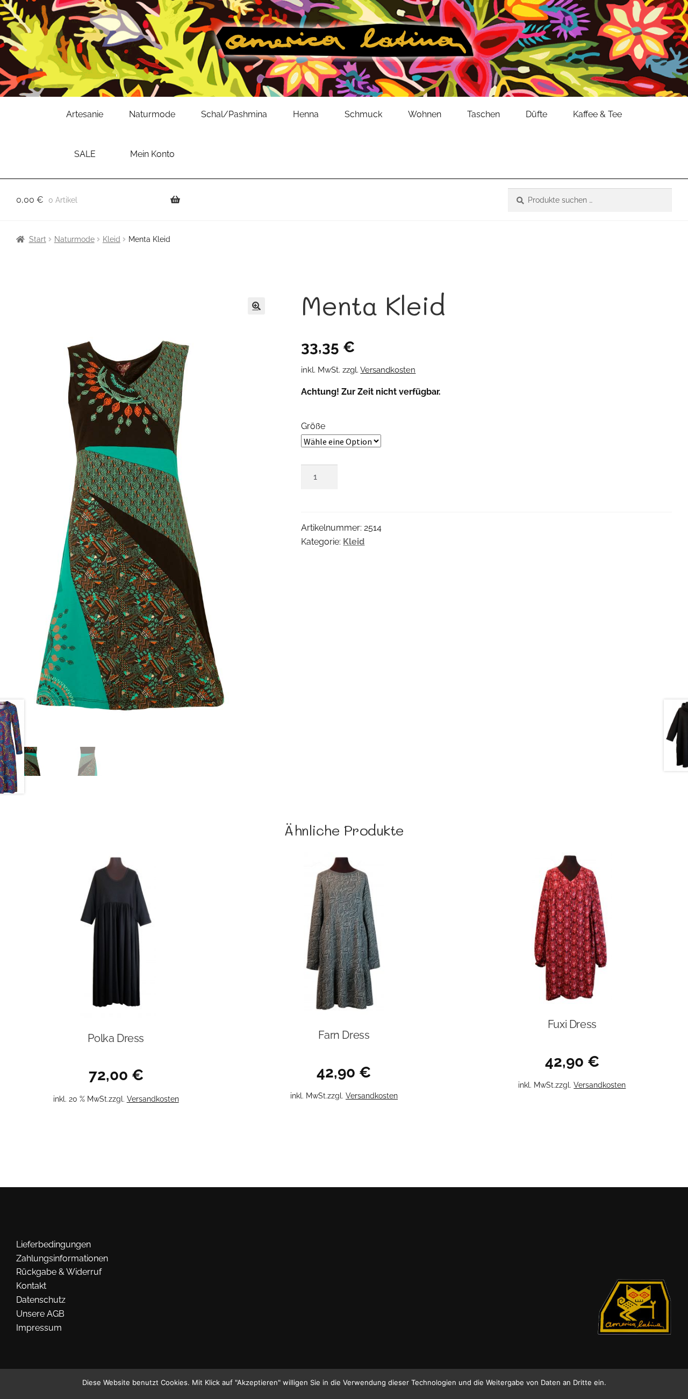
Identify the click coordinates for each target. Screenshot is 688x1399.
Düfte (536, 114)
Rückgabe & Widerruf (59, 1272)
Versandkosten (387, 370)
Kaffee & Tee (597, 114)
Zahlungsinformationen (62, 1258)
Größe (313, 426)
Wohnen (424, 114)
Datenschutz (41, 1300)
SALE (85, 154)
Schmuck (363, 114)
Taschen (483, 114)
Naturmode (152, 114)
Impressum (39, 1328)
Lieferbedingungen (53, 1244)
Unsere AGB (40, 1314)
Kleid (111, 239)
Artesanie (84, 114)
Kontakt (31, 1286)
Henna (306, 114)
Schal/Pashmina (234, 114)
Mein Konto (152, 154)
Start (37, 239)
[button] (256, 306)
